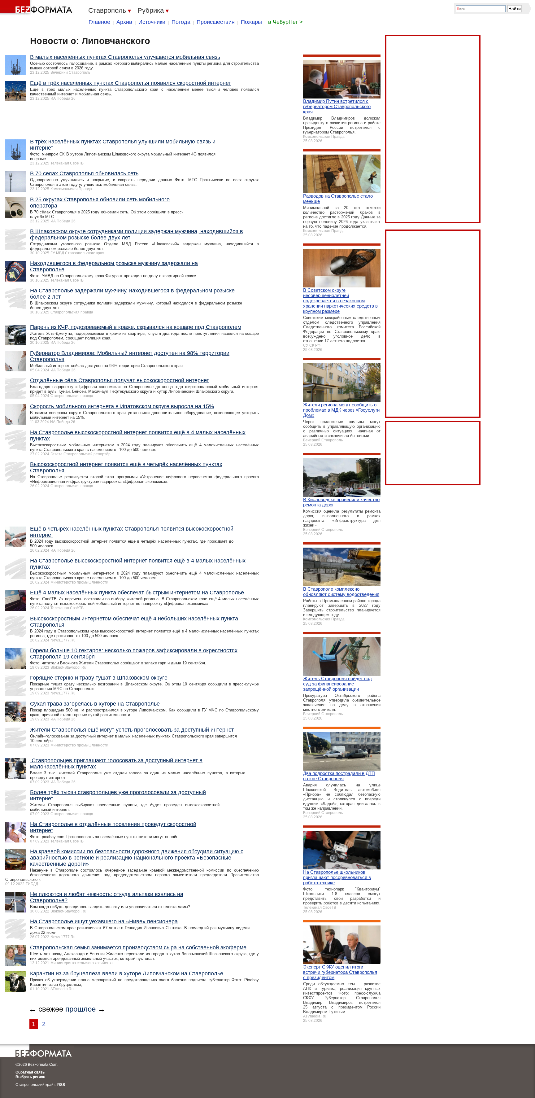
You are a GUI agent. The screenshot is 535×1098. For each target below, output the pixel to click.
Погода (181, 22)
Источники (151, 22)
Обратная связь (30, 1072)
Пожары (251, 22)
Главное (99, 22)
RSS (61, 1085)
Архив (124, 22)
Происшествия (216, 22)
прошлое (80, 1009)
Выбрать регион (30, 1077)
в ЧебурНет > (285, 22)
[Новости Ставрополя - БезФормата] (37, 7)
